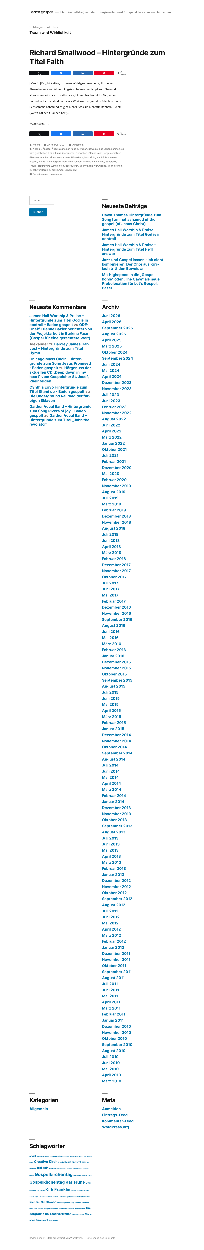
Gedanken (81, 153)
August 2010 (113, 1050)
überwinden (86, 165)
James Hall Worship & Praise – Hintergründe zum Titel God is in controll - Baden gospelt (58, 320)
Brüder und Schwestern (66, 1156)
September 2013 (117, 826)
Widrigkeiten (115, 165)
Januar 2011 (113, 1020)
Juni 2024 (111, 364)
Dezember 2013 (116, 807)
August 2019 (113, 492)
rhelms (36, 144)
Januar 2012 (113, 947)
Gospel (69, 1168)
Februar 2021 (114, 461)
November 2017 (116, 571)
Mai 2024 (110, 370)
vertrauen (64, 1214)
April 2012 (111, 929)
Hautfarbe (41, 1190)
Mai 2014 (110, 777)
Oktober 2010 (114, 1038)
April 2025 (111, 340)
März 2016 (111, 644)
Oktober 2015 (114, 674)
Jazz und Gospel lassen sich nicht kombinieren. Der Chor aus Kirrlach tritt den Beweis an (132, 264)
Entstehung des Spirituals (101, 1238)
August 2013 (113, 832)
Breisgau (53, 1156)
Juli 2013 (110, 838)
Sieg (72, 1203)
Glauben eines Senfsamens (55, 157)
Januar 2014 (113, 801)
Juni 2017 (110, 589)
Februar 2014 (114, 795)
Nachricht (89, 157)
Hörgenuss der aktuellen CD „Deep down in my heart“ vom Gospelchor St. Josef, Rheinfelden (60, 374)
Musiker (81, 1197)
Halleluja (32, 1190)
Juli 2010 (110, 1056)
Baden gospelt (41, 12)
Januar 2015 (113, 729)
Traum (32, 165)
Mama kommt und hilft (43, 1197)
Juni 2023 (111, 401)
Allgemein (77, 144)
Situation (85, 1203)
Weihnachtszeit (78, 1214)
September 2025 (117, 328)
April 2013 (111, 856)
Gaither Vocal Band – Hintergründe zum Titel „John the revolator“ (59, 419)
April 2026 (111, 322)
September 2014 (117, 753)
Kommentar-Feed (118, 1121)
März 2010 (111, 1081)
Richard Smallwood (93, 161)
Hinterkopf (77, 157)
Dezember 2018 (116, 516)
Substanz (111, 161)
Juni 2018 (111, 540)
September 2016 (117, 619)
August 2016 (113, 625)
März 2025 (112, 346)
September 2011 (117, 972)
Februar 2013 (114, 868)
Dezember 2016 (116, 607)
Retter (87, 1197)
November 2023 (117, 388)
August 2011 (113, 977)
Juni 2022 (111, 425)
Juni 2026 (111, 315)
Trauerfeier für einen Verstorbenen (72, 1209)
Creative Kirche (47, 1162)
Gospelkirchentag (54, 1174)
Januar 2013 (113, 874)
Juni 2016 (111, 631)
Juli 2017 (110, 583)
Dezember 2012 (116, 880)
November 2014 (116, 741)
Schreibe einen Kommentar (48, 174)
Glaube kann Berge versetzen (104, 153)
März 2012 (111, 935)
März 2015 (111, 716)
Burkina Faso (81, 1156)
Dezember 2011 (116, 953)
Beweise (93, 148)
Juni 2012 (111, 917)
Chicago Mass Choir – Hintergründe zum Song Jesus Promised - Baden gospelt (60, 363)
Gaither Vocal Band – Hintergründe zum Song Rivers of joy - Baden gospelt (60, 411)
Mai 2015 (110, 704)
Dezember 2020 (117, 467)
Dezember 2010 (116, 1026)
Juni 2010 (111, 1063)
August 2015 (113, 686)
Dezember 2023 (116, 382)
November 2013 (116, 814)
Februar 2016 (114, 650)
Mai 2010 (110, 1069)
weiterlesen (38, 124)
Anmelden (111, 1109)
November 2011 (116, 959)
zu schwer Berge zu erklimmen (46, 170)
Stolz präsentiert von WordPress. (65, 1238)
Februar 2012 (114, 941)
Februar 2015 (114, 722)
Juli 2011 (110, 984)
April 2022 (111, 431)
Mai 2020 (110, 473)
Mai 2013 (110, 850)
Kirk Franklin (57, 1189)
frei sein (43, 1168)
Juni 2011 (110, 990)
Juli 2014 (110, 765)
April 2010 (111, 1075)
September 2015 (117, 680)
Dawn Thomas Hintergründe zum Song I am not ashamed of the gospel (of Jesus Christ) (131, 219)
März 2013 (111, 862)
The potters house (51, 1209)
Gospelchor (77, 1168)
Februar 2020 (114, 480)
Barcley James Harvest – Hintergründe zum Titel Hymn (59, 348)
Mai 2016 (110, 637)
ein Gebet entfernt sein (73, 1162)
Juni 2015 (111, 698)
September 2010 (117, 1044)
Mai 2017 (110, 595)
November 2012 (116, 886)
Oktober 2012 (114, 893)
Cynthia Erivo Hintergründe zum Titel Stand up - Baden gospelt (58, 389)
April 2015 (111, 710)
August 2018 (113, 528)
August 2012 (113, 905)
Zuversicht (71, 170)
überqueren (71, 165)
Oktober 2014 (114, 747)
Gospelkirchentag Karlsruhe (57, 1182)
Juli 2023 (110, 394)
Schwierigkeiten (63, 1203)
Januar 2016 (113, 656)
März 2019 (111, 504)
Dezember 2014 (116, 735)
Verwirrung (100, 165)
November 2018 (116, 522)
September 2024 (117, 358)
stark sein (33, 1209)
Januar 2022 (113, 443)
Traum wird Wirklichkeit (51, 165)
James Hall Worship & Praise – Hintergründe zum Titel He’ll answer (129, 249)
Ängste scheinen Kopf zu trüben (69, 148)
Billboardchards (43, 1156)
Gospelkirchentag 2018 (82, 1175)
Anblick (37, 148)
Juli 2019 (110, 498)
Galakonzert (54, 1168)
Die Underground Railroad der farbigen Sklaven (59, 398)
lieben (73, 1190)
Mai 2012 (110, 923)
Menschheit (73, 1197)
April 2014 (111, 783)
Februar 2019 (114, 510)
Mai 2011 (110, 996)
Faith (51, 153)
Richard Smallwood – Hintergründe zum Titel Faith (97, 57)
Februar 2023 (114, 407)
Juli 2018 (110, 534)
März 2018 (111, 552)
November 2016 (116, 613)
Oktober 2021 (114, 449)
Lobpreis (80, 1190)
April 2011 (111, 1002)
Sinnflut (78, 1203)
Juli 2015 (110, 692)
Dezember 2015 (116, 662)
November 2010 (116, 1032)
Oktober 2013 (114, 820)
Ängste (46, 148)
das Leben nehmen (109, 148)
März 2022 (112, 437)
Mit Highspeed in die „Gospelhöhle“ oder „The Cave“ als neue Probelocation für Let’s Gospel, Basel (131, 281)
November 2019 (116, 486)
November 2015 (116, 668)
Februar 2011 (113, 1014)
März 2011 (111, 1008)
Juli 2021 (110, 455)
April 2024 (112, 376)
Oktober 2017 (114, 577)
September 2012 (117, 899)
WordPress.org (115, 1127)
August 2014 (113, 759)
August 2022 (114, 419)
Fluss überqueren (64, 153)
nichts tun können (72, 161)
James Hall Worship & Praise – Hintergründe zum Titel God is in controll (131, 234)
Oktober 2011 (114, 965)
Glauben (34, 157)
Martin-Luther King (60, 1197)
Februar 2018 (114, 558)
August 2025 (114, 334)
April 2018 (111, 546)
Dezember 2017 (116, 565)
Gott (88, 1182)
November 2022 (117, 413)
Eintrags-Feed (115, 1115)
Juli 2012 (110, 911)
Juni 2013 (111, 844)
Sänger (40, 1209)
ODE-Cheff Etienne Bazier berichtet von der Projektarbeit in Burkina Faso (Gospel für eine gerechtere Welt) (60, 331)
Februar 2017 (114, 601)
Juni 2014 (111, 771)
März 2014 (111, 789)
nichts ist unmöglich (50, 161)
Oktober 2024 (115, 352)
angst (32, 1156)
